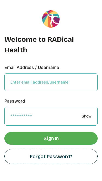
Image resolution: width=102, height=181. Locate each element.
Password (14, 101)
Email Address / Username (31, 67)
